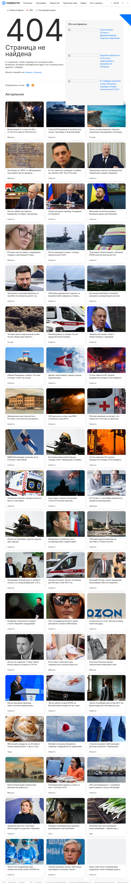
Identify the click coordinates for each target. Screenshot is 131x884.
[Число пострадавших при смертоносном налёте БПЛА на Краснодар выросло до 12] (24, 858)
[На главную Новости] (13, 3)
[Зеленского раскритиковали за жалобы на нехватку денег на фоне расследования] (24, 284)
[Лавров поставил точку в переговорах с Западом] (106, 325)
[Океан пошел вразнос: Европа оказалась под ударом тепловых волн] (106, 121)
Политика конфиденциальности (80, 882)
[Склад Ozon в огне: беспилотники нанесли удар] (106, 612)
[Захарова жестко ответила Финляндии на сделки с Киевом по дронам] (24, 817)
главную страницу (33, 72)
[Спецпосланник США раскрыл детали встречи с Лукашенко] (106, 735)
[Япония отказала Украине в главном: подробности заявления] (65, 735)
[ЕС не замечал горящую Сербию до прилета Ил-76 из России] (65, 161)
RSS (31, 882)
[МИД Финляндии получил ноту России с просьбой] (24, 448)
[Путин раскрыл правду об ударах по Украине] (65, 202)
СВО (31, 10)
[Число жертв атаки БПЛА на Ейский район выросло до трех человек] (65, 694)
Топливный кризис (47, 10)
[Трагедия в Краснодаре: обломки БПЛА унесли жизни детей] (106, 243)
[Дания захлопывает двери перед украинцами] (65, 366)
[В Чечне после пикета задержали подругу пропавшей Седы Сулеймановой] (24, 243)
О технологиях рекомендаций (55, 882)
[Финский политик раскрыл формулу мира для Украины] (106, 202)
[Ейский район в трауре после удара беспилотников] (65, 325)
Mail (4, 882)
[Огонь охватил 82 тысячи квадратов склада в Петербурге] (106, 366)
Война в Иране (17, 10)
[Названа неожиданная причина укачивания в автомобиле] (65, 817)
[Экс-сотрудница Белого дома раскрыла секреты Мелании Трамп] (65, 612)
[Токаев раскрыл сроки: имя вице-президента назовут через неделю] (65, 858)
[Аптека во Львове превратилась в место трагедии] (24, 489)
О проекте (38, 882)
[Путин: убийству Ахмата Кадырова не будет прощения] (24, 202)
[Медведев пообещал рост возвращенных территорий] (65, 530)
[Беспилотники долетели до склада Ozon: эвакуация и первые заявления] (65, 448)
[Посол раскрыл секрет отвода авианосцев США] (65, 243)
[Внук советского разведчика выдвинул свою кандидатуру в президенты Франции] (106, 858)
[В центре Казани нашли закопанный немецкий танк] (106, 653)
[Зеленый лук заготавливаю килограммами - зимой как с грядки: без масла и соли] (106, 817)
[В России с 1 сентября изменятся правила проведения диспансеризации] (106, 489)
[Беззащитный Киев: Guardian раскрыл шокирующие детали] (106, 284)
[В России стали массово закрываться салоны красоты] (65, 653)
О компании (12, 882)
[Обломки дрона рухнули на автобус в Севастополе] (106, 530)
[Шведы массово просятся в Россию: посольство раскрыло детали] (24, 407)
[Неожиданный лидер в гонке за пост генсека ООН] (65, 776)
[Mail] (4, 3)
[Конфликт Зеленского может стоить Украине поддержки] (24, 612)
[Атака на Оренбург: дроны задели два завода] (24, 530)
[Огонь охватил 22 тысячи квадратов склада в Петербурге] (106, 448)
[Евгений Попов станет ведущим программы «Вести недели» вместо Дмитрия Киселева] (106, 571)
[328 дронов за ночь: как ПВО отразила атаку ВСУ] (65, 407)
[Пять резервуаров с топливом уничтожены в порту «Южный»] (106, 776)
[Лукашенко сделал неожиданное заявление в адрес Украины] (106, 161)
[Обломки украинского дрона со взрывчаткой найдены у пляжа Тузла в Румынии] (65, 284)
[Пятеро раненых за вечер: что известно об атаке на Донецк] (106, 407)
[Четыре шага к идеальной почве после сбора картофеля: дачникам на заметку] (24, 325)
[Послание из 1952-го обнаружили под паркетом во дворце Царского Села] (24, 161)
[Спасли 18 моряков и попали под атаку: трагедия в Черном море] (65, 121)
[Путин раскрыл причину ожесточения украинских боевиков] (24, 694)
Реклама (22, 882)
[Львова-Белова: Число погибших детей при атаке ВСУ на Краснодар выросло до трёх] (65, 571)
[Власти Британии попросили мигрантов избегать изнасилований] (24, 776)
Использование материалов (104, 882)
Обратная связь (123, 882)
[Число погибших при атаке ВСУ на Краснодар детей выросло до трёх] (106, 694)
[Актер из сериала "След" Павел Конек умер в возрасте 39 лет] (24, 653)
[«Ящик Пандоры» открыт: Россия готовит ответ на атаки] (24, 366)
